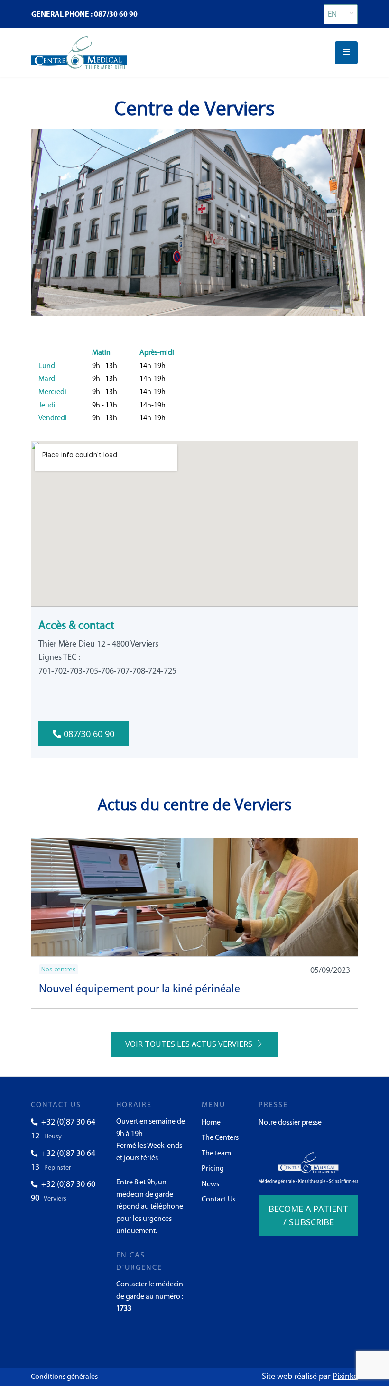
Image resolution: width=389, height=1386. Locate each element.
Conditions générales (64, 1377)
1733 (123, 1308)
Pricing (213, 1169)
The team (216, 1153)
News (210, 1184)
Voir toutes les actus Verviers (190, 1044)
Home (211, 1123)
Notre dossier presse (290, 1123)
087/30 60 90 (87, 733)
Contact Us (218, 1199)
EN (332, 14)
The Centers (220, 1138)
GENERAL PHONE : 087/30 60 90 (84, 14)
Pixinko (345, 1377)
